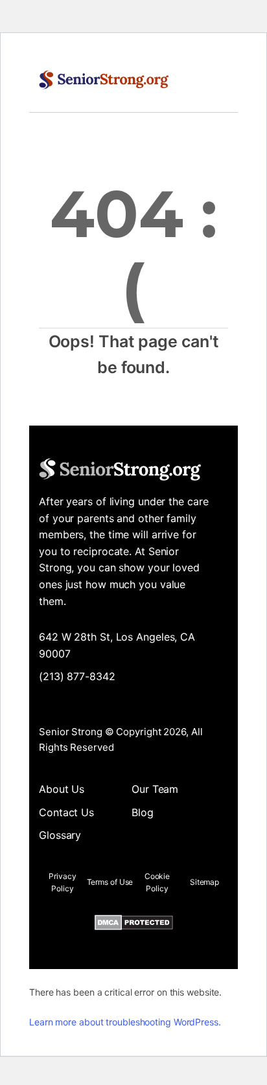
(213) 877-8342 (77, 676)
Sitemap (204, 882)
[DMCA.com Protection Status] (134, 925)
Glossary (60, 834)
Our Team (155, 788)
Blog (143, 812)
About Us (61, 788)
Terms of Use (110, 882)
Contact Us (66, 812)
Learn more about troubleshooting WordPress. (125, 1021)
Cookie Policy (157, 882)
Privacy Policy (62, 882)
